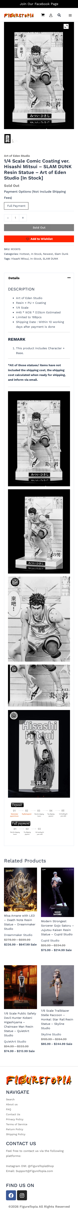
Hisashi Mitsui (20, 258)
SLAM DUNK (50, 258)
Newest (48, 253)
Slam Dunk (61, 253)
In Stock (36, 253)
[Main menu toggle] (70, 15)
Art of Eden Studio (17, 156)
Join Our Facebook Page (39, 4)
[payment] (14, 141)
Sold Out (39, 227)
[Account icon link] (51, 15)
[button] (59, 16)
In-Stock (35, 258)
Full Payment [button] (16, 206)
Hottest (24, 253)
